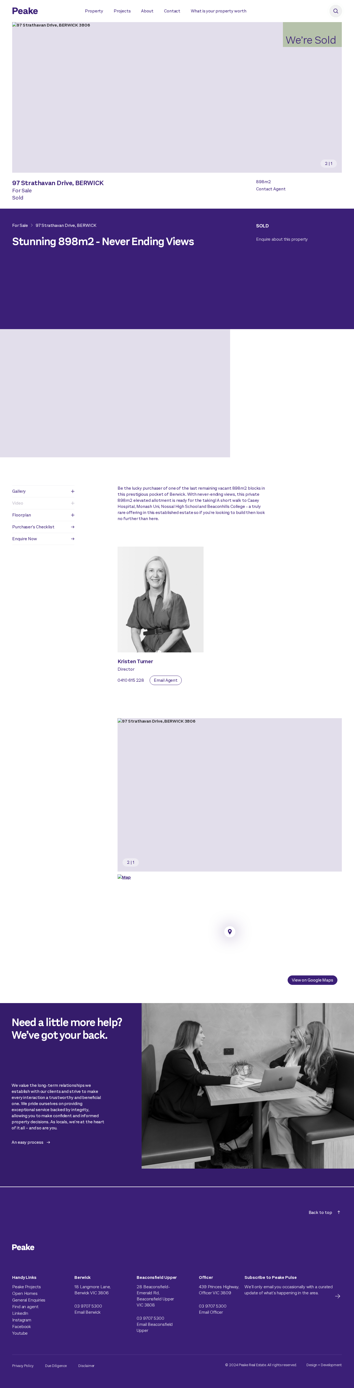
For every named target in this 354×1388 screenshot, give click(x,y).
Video (17, 503)
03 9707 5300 (88, 1306)
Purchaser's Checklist (33, 527)
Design (311, 1365)
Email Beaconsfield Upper (155, 1327)
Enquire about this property (282, 239)
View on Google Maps (312, 980)
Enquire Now (24, 539)
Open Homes (25, 1293)
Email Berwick (87, 1312)
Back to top (320, 1212)
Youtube (20, 1333)
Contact (172, 11)
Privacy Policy (22, 1365)
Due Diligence (56, 1365)
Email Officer (211, 1312)
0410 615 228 (131, 680)
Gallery (19, 491)
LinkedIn (20, 1313)
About (147, 11)
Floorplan (21, 515)
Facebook (21, 1326)
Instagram (21, 1320)
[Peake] (43, 11)
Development (331, 1365)
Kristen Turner (135, 661)
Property (94, 11)
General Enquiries (28, 1300)
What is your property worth (218, 11)
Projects (122, 11)
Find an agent (25, 1307)
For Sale (20, 225)
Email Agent (166, 680)
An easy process (27, 1142)
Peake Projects (26, 1287)
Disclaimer (86, 1365)
